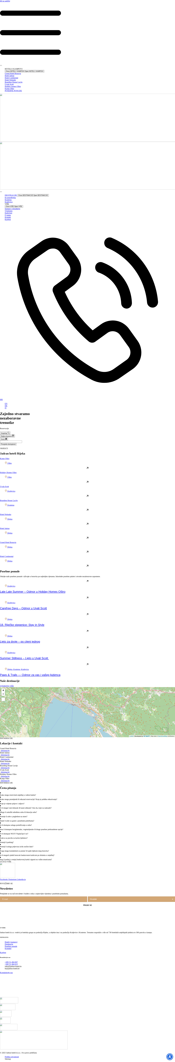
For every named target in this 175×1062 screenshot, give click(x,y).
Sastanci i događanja (12, 209)
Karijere (8, 219)
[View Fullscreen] (3, 699)
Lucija (13, 82)
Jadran (9, 76)
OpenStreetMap (162, 736)
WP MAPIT (146, 736)
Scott (9, 84)
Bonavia (13, 73)
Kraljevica (8, 202)
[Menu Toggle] (1, 65)
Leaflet (131, 736)
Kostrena (8, 200)
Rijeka (10, 198)
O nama (8, 215)
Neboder (10, 80)
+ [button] (3, 690)
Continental (11, 78)
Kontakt (8, 217)
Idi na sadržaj (5, 1)
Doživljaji (8, 213)
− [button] (3, 693)
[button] (87, 862)
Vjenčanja (8, 211)
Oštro (13, 86)
